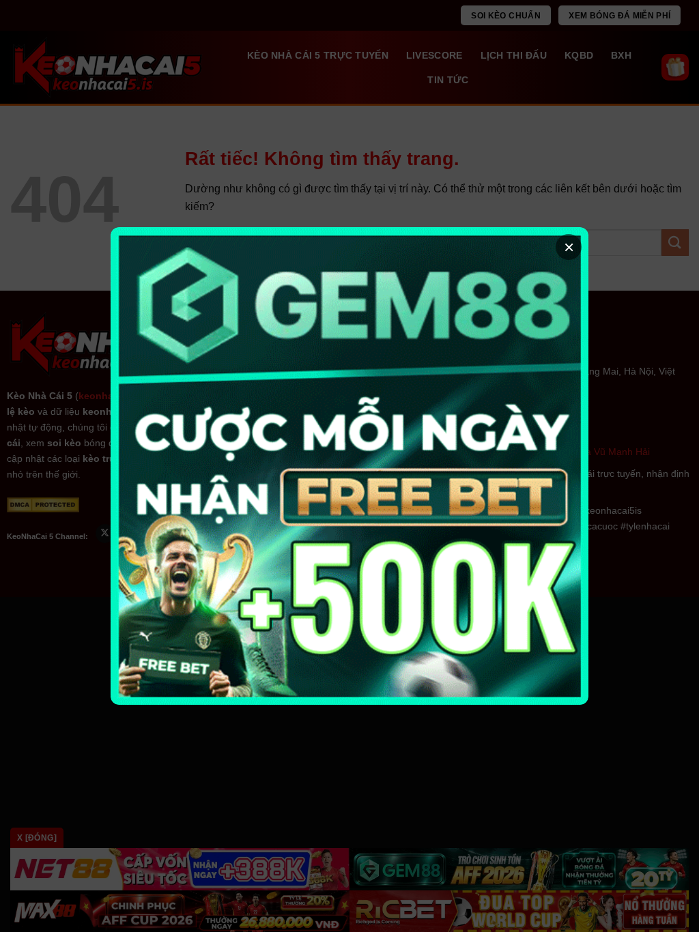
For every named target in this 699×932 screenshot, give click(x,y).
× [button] (569, 247)
